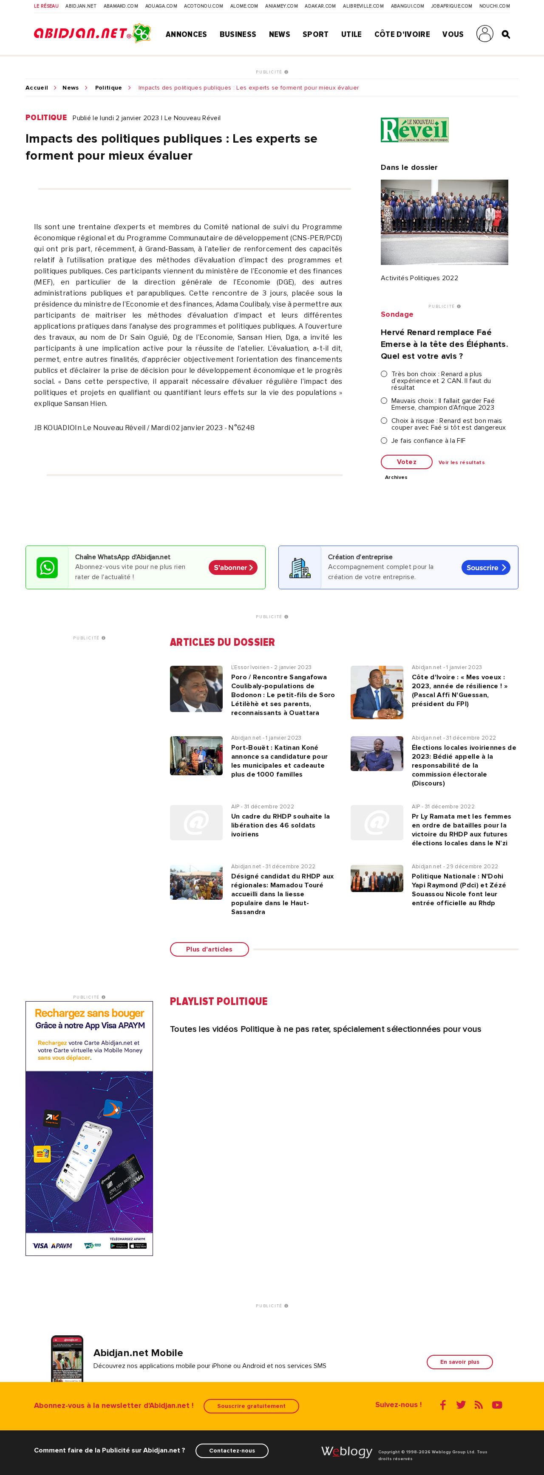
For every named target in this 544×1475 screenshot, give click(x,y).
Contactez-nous (232, 1450)
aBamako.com (121, 6)
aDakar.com (320, 6)
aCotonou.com (203, 6)
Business (238, 34)
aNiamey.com (281, 6)
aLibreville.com (363, 6)
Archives (396, 477)
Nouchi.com (494, 6)
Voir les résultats (462, 462)
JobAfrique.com (451, 6)
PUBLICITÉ (270, 72)
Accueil (37, 88)
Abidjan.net (80, 6)
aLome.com (244, 6)
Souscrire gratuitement (251, 1406)
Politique (108, 88)
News (279, 34)
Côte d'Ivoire (402, 34)
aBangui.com (408, 6)
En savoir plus (459, 1361)
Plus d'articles (209, 949)
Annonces (186, 34)
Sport (316, 34)
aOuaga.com (161, 6)
